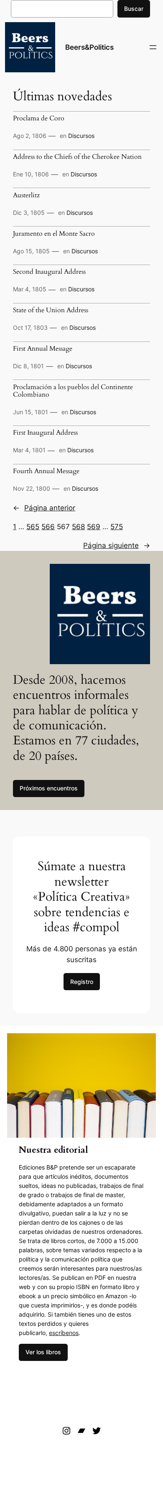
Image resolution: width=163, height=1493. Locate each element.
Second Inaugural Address (49, 272)
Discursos (81, 135)
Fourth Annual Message (46, 471)
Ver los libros (43, 1351)
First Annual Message (42, 349)
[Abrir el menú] (153, 47)
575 (116, 526)
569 (93, 526)
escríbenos (64, 1332)
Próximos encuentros (49, 788)
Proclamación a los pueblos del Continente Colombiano (73, 391)
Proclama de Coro (38, 118)
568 (78, 526)
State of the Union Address (50, 310)
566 (48, 526)
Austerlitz (26, 195)
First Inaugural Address (45, 433)
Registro (81, 981)
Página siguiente (116, 545)
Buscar (133, 8)
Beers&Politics (89, 47)
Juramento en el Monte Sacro (54, 234)
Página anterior (44, 508)
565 (32, 526)
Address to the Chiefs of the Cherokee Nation (77, 157)
